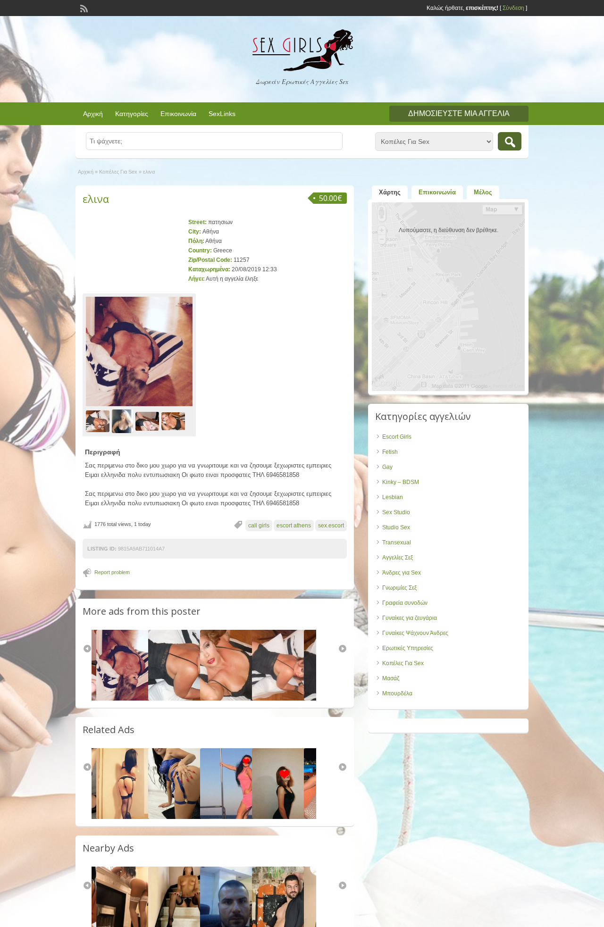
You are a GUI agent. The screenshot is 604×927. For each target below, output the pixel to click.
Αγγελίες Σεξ (397, 557)
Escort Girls (396, 437)
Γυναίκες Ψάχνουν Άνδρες (415, 633)
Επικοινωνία (178, 113)
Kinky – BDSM (400, 482)
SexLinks (222, 113)
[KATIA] (131, 817)
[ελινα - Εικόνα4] (174, 421)
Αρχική (93, 113)
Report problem (112, 572)
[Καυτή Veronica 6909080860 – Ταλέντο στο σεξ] (235, 817)
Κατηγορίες (131, 113)
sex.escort (331, 525)
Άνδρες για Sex (401, 572)
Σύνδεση (513, 8)
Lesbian (392, 497)
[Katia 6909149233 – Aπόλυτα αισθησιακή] (287, 817)
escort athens (294, 525)
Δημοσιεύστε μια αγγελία (459, 113)
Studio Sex (396, 527)
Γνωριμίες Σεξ (399, 588)
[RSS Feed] (83, 7)
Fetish (390, 452)
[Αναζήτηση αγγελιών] (509, 141)
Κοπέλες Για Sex (118, 172)
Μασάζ (390, 678)
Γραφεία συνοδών (405, 603)
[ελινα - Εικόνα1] (99, 421)
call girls (258, 525)
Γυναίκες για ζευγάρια (409, 618)
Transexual (396, 542)
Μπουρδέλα (397, 693)
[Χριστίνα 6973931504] (183, 817)
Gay (387, 467)
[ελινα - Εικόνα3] (148, 421)
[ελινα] (139, 351)
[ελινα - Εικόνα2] (123, 421)
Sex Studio (396, 512)
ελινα (96, 199)
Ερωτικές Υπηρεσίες (407, 648)
